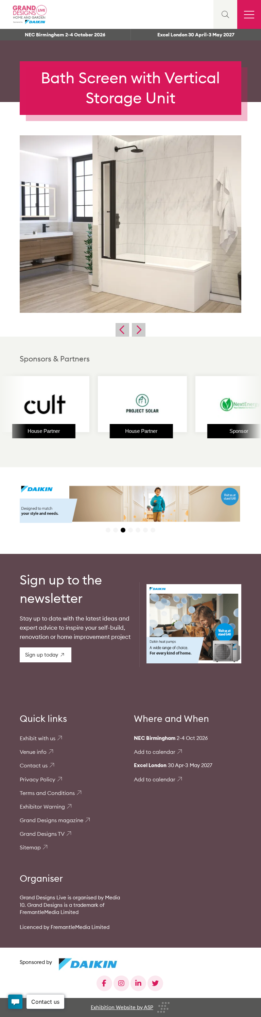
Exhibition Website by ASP (122, 1007)
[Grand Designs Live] (29, 14)
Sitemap (30, 847)
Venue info (33, 751)
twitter (155, 983)
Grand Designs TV (42, 833)
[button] (108, 530)
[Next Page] (138, 330)
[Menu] (249, 14)
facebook (104, 983)
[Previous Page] (122, 330)
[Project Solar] (115, 404)
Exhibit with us (37, 738)
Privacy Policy (37, 779)
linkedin (138, 983)
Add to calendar (154, 751)
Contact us (34, 765)
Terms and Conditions (47, 793)
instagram (121, 983)
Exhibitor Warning (42, 806)
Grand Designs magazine (51, 820)
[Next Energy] (212, 404)
